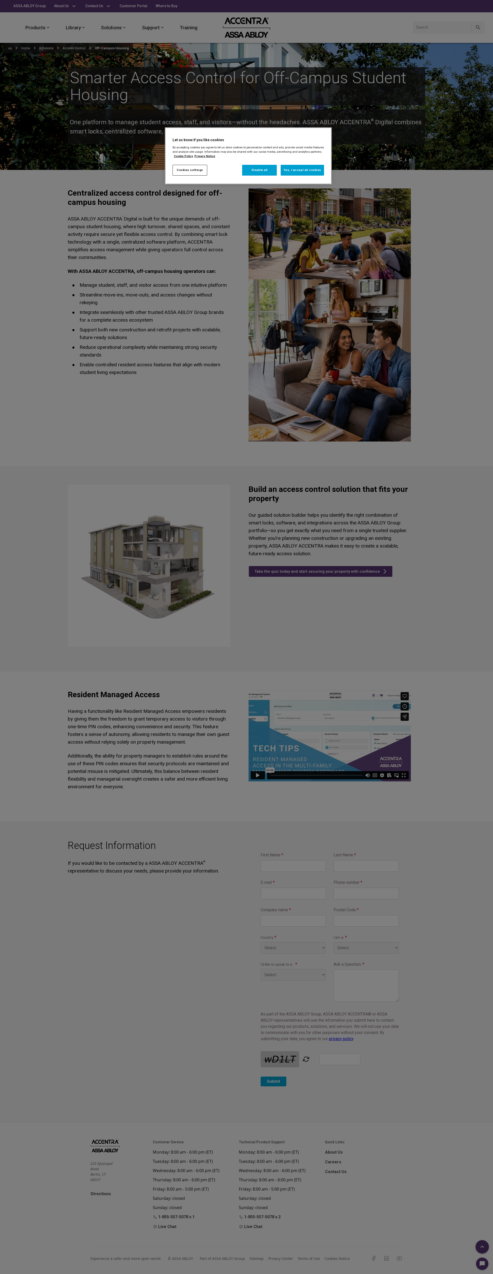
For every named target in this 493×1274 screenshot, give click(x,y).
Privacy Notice (204, 156)
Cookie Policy (183, 156)
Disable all (260, 170)
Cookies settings (190, 170)
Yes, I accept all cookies (302, 170)
